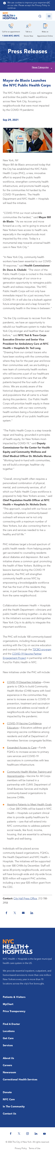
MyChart (8, 1004)
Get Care (8, 1038)
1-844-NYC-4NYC (11, 36)
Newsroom (9, 1072)
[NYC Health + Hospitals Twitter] (19, 1133)
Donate (7, 1092)
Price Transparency (14, 1011)
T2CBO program (42, 649)
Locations (9, 1031)
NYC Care (9, 1099)
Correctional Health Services (20, 1079)
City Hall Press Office (25, 898)
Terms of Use (34, 1148)
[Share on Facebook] (6, 912)
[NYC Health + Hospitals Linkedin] (35, 1133)
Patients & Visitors (14, 997)
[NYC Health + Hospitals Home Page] (10, 16)
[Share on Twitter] (14, 912)
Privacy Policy (21, 1148)
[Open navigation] (49, 16)
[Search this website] (40, 16)
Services (8, 1045)
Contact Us (9, 1113)
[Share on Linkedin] (31, 912)
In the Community (14, 1106)
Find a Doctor (11, 1024)
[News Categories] (51, 68)
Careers (7, 1065)
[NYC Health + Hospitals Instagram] (27, 1133)
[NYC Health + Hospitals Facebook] (10, 1133)
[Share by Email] (23, 912)
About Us (8, 1058)
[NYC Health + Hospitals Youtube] (44, 1133)
